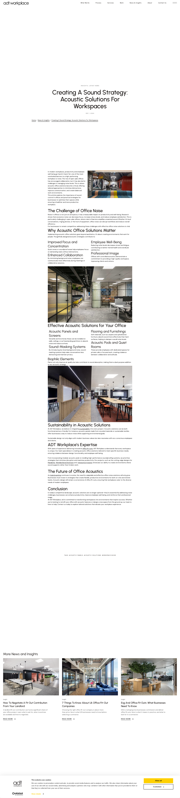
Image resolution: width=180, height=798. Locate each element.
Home (34, 120)
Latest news (94, 85)
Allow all (158, 781)
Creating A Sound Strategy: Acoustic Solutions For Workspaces (74, 120)
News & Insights (44, 120)
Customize (157, 787)
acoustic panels (76, 555)
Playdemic (51, 463)
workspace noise (109, 555)
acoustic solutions (92, 555)
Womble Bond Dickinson (65, 463)
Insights (84, 85)
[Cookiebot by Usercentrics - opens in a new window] (18, 793)
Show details (36, 794)
